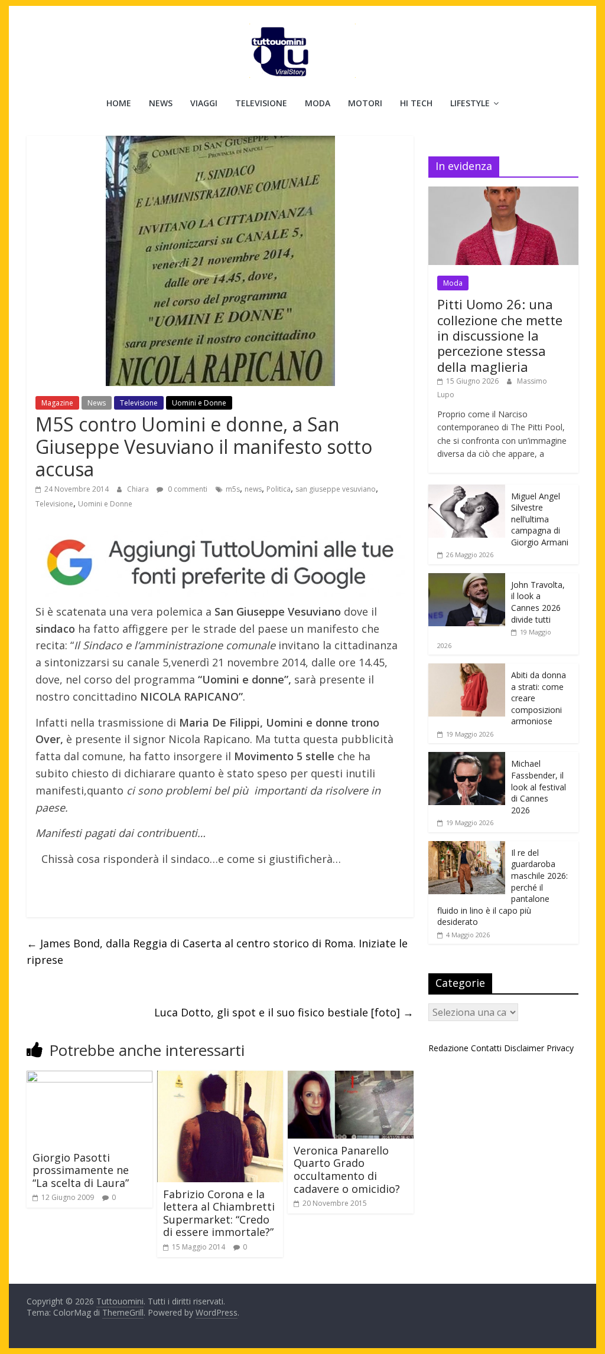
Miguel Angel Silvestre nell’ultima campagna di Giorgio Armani (539, 519)
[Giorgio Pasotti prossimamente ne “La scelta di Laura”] (89, 1077)
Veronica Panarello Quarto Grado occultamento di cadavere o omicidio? (347, 1169)
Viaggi (203, 103)
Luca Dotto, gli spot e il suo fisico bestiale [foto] (284, 1012)
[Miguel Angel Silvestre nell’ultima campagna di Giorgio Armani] (466, 490)
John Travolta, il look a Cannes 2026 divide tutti (538, 602)
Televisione (261, 103)
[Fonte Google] (220, 563)
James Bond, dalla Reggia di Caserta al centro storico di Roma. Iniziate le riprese (217, 951)
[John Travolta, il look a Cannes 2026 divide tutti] (466, 579)
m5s (233, 489)
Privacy (560, 1048)
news (253, 489)
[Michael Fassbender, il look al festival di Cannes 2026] (466, 758)
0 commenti (186, 489)
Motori (365, 103)
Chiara (139, 489)
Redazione (448, 1048)
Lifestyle (470, 103)
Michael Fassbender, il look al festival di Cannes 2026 (538, 786)
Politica (278, 489)
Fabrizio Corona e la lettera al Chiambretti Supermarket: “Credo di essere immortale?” (219, 1213)
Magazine (57, 403)
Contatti (486, 1048)
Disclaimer (524, 1048)
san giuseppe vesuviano (335, 489)
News (161, 103)
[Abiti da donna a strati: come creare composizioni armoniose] (466, 669)
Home (118, 103)
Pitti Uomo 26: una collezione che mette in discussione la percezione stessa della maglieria (499, 335)
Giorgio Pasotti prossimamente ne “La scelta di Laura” (80, 1170)
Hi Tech (416, 103)
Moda (317, 103)
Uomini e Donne (199, 403)
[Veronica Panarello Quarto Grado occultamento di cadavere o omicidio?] (351, 1077)
